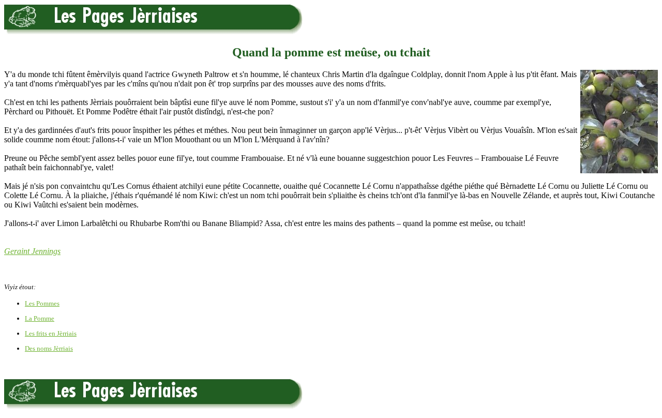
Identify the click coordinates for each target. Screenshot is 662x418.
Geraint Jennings (32, 251)
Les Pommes (42, 303)
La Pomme (39, 318)
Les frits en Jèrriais (51, 333)
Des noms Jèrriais (49, 348)
